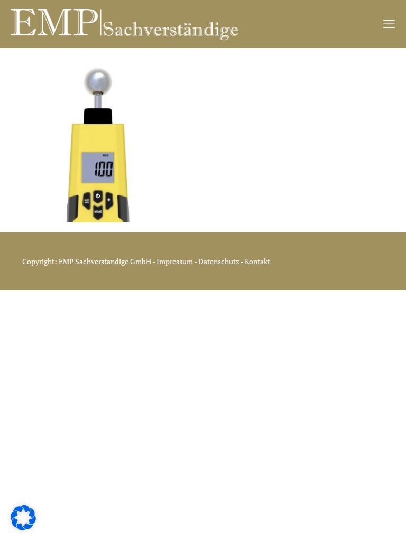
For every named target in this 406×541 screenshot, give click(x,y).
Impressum (174, 261)
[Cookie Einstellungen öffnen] (23, 528)
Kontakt (257, 261)
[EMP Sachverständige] (125, 24)
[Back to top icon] (362, 525)
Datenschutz (219, 261)
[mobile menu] (389, 24)
